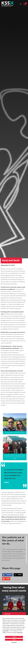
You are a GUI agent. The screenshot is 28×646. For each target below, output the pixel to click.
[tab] (14, 614)
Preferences (14, 642)
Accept (14, 636)
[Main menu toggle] (20, 4)
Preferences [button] (19, 632)
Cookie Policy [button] (6, 630)
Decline (14, 639)
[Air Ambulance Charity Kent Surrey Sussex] (7, 4)
